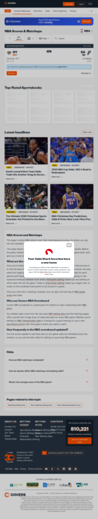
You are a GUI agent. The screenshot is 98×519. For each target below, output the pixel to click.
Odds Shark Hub (45, 272)
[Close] (69, 245)
